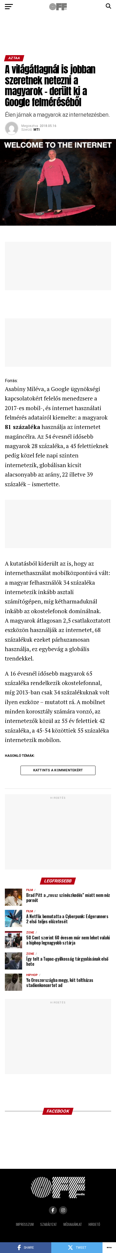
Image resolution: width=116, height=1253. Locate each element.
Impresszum (25, 1224)
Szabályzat (48, 1224)
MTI (36, 130)
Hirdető (94, 1224)
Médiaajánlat (72, 1224)
